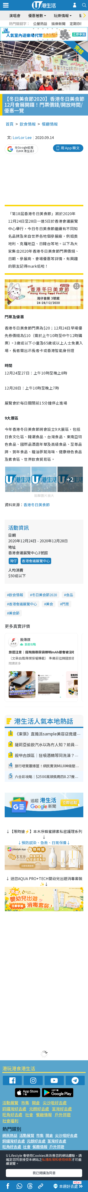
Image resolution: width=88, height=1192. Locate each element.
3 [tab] (43, 28)
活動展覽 (10, 1103)
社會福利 (10, 1121)
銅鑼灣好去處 (14, 1109)
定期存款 (77, 23)
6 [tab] (57, 28)
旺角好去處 (12, 1114)
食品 (69, 594)
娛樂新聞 (58, 23)
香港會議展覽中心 (36, 560)
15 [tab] (47, 39)
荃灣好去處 (62, 1109)
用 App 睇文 (70, 147)
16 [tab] (52, 39)
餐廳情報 (50, 124)
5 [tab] (52, 28)
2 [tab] (38, 28)
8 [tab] (38, 34)
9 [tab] (43, 34)
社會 (29, 1114)
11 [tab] (52, 34)
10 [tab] (47, 34)
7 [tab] (33, 34)
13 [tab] (38, 39)
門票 (65, 603)
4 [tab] (47, 28)
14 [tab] (43, 39)
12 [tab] (57, 34)
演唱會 (14, 15)
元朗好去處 (39, 1109)
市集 (25, 1103)
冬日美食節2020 (44, 594)
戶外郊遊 (63, 1114)
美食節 (14, 613)
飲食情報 (28, 124)
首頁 (10, 124)
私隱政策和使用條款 (57, 1159)
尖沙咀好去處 (55, 1103)
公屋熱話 (40, 23)
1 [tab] (33, 28)
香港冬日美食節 (36, 504)
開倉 (36, 1103)
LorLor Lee (22, 137)
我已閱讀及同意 (44, 1172)
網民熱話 (9, 1135)
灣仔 (13, 560)
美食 (49, 603)
